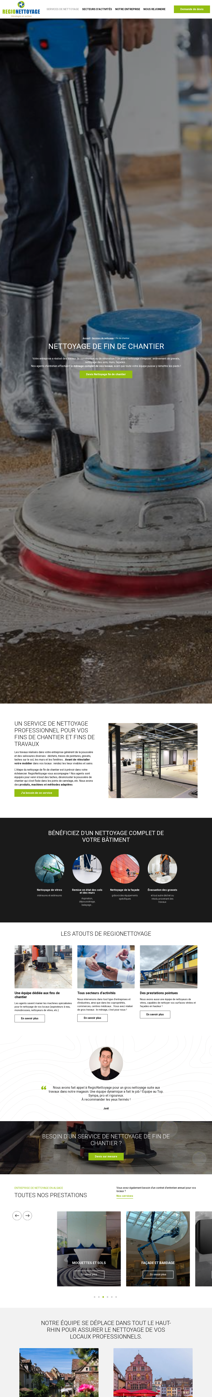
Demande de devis (192, 9)
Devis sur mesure (106, 1156)
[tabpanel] (88, 1249)
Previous (17, 1215)
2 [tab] (99, 1297)
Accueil (86, 338)
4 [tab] (107, 1297)
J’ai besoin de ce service (36, 792)
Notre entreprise (127, 9)
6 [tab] (116, 1297)
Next (27, 1215)
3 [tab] (103, 1297)
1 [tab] (94, 1297)
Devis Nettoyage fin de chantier (106, 374)
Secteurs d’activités (97, 9)
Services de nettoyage (63, 9)
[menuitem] (62, 9)
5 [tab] (111, 1297)
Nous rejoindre (154, 9)
